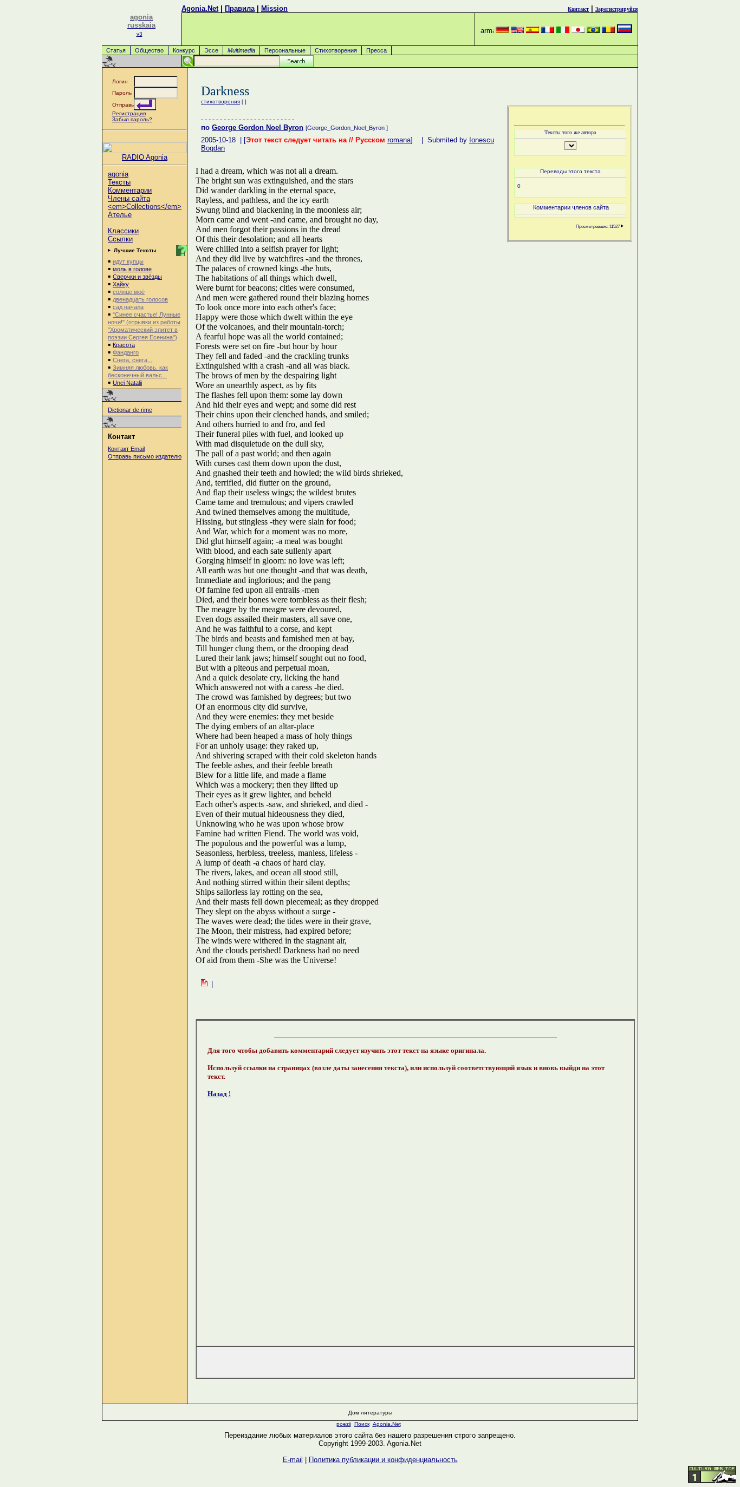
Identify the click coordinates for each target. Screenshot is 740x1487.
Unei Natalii (127, 382)
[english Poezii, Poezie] (517, 31)
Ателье (120, 215)
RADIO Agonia (144, 157)
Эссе (211, 50)
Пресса (376, 50)
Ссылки (120, 239)
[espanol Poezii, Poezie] (532, 31)
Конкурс (184, 50)
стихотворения (220, 101)
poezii (343, 1424)
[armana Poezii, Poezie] (487, 31)
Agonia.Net (199, 8)
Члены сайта (129, 198)
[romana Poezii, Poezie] (608, 31)
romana (399, 140)
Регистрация (129, 113)
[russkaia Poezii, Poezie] (624, 31)
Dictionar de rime (130, 410)
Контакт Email (126, 449)
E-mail (293, 1460)
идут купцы (128, 261)
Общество (149, 50)
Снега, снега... (132, 360)
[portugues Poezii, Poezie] (593, 31)
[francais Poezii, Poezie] (547, 31)
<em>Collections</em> (144, 206)
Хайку (121, 284)
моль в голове (132, 269)
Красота (124, 345)
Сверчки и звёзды (137, 276)
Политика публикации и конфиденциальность (383, 1460)
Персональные (285, 50)
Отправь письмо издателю (144, 456)
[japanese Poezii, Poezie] (578, 31)
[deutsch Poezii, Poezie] (502, 31)
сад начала (128, 307)
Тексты (119, 182)
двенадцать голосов (140, 299)
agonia (118, 174)
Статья (116, 50)
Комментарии (130, 190)
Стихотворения (336, 50)
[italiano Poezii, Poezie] (562, 31)
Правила (240, 8)
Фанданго (126, 352)
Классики (123, 231)
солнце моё (129, 292)
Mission (274, 8)
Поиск (361, 1424)
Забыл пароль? (132, 119)
